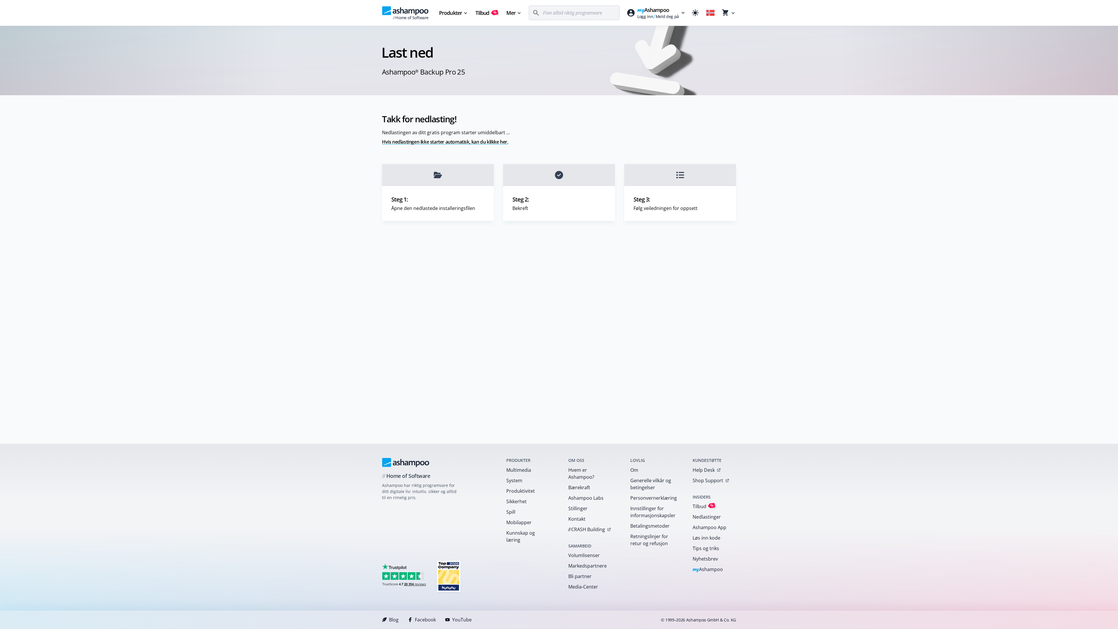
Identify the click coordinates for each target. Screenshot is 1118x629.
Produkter (450, 12)
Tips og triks (706, 548)
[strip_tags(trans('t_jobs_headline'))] (448, 576)
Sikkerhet (516, 501)
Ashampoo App (709, 527)
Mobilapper (519, 522)
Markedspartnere (587, 566)
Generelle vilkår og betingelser (650, 484)
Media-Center (583, 587)
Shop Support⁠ (708, 480)
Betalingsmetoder (650, 526)
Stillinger (578, 508)
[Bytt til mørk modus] (695, 13)
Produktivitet (520, 491)
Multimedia (518, 470)
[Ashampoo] (405, 462)
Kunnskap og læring (520, 536)
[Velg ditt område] (710, 13)
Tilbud (486, 12)
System (514, 480)
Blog (394, 619)
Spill (510, 512)
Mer (511, 12)
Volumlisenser (584, 555)
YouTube (462, 619)
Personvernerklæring (653, 498)
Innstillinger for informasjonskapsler (652, 512)
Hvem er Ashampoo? (581, 473)
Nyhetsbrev (705, 559)
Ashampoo (708, 569)
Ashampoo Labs (586, 498)
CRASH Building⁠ (586, 529)
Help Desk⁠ (704, 470)
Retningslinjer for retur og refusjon (649, 540)
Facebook (425, 619)
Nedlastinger (707, 517)
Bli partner (580, 576)
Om (634, 470)
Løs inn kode (706, 538)
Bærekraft (579, 487)
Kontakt (576, 519)
